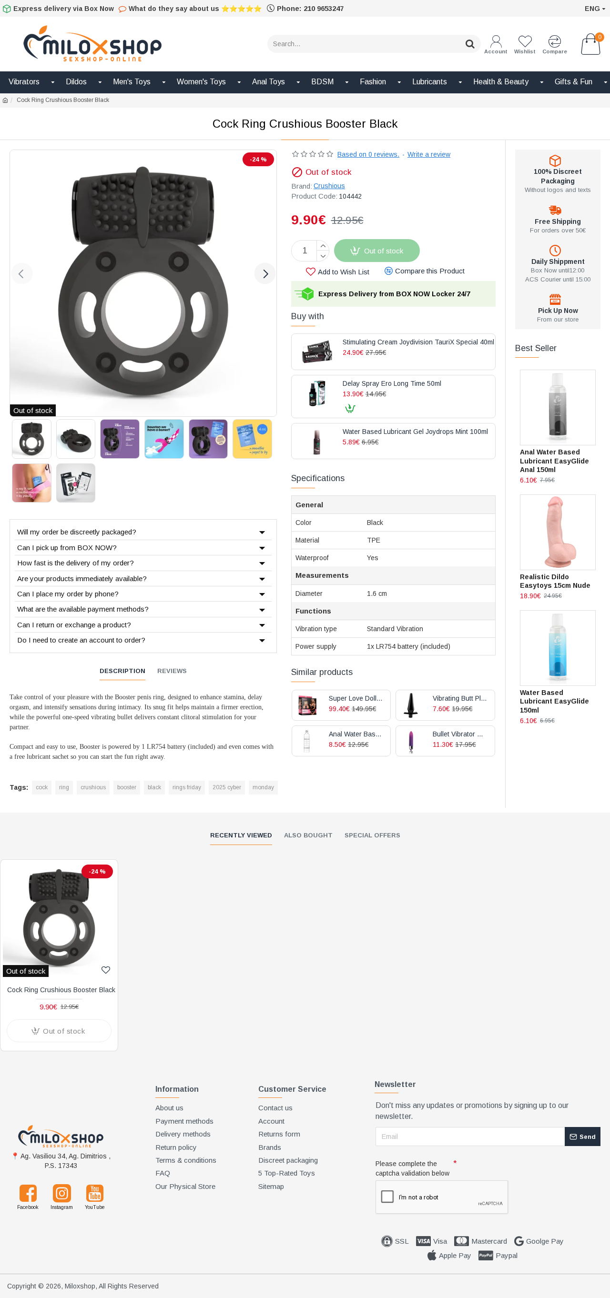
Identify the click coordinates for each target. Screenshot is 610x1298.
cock (42, 787)
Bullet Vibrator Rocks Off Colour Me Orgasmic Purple (460, 734)
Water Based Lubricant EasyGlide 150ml (554, 701)
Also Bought (308, 835)
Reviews (172, 670)
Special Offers (372, 835)
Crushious (329, 186)
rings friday (187, 787)
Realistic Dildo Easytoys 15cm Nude (555, 581)
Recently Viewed (241, 835)
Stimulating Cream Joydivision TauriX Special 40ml (418, 342)
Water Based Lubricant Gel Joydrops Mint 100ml (415, 431)
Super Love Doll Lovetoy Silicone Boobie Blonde (356, 698)
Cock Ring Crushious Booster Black (61, 990)
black (154, 787)
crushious (93, 787)
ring (64, 787)
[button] (21, 273)
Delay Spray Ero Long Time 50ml (392, 383)
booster (126, 787)
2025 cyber (227, 787)
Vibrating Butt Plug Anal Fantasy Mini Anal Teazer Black (460, 698)
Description (122, 670)
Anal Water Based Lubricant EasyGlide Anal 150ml (554, 460)
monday (263, 787)
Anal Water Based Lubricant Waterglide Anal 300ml (356, 734)
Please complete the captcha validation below (412, 1168)
